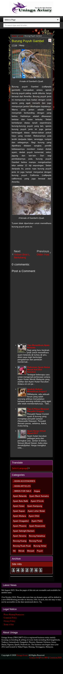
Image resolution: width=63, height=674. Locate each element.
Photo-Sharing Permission (14, 614)
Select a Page (10, 20)
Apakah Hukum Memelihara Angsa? (37, 390)
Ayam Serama (19, 536)
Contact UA (34, 657)
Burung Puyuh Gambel (28, 41)
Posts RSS (44, 657)
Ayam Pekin (37, 521)
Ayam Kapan (19, 511)
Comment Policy (10, 618)
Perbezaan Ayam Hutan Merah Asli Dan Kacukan (38, 369)
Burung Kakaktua (37, 536)
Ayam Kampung (34, 506)
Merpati (30, 551)
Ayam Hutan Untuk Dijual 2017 (36, 432)
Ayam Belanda (20, 496)
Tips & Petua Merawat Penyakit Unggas (38, 410)
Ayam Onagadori (21, 521)
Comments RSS (55, 657)
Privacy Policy (9, 621)
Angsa (37, 491)
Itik (14, 551)
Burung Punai (35, 541)
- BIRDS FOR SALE (22, 491)
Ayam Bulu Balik (20, 501)
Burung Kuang (19, 541)
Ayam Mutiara (19, 516)
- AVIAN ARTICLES (21, 486)
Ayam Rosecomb (37, 526)
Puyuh (40, 551)
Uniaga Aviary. (22, 655)
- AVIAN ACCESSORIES (24, 481)
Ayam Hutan (18, 506)
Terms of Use (9, 624)
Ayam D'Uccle (37, 501)
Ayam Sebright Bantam (23, 531)
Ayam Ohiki (34, 516)
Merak (21, 551)
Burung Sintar (40, 546)
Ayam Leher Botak (36, 511)
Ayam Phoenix (19, 526)
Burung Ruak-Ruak (22, 546)
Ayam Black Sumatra (39, 496)
